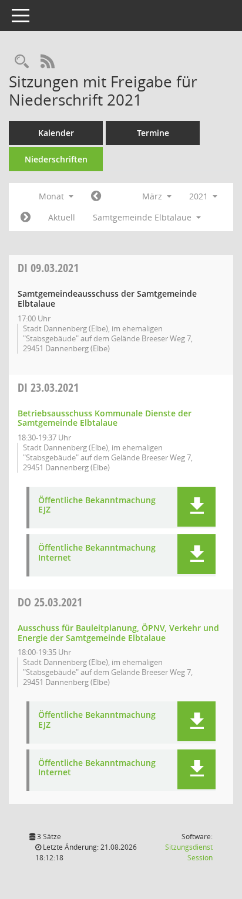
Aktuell (61, 217)
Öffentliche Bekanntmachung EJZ (97, 505)
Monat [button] (52, 196)
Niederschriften (56, 159)
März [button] (153, 196)
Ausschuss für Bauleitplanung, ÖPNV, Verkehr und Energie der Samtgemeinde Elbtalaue (118, 632)
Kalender (56, 132)
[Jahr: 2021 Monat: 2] (96, 196)
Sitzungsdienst (189, 852)
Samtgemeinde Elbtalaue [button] (143, 217)
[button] (196, 507)
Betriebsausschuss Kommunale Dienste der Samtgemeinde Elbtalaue (104, 418)
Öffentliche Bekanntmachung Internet (97, 553)
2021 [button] (199, 196)
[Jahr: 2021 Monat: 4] (25, 217)
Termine (153, 132)
